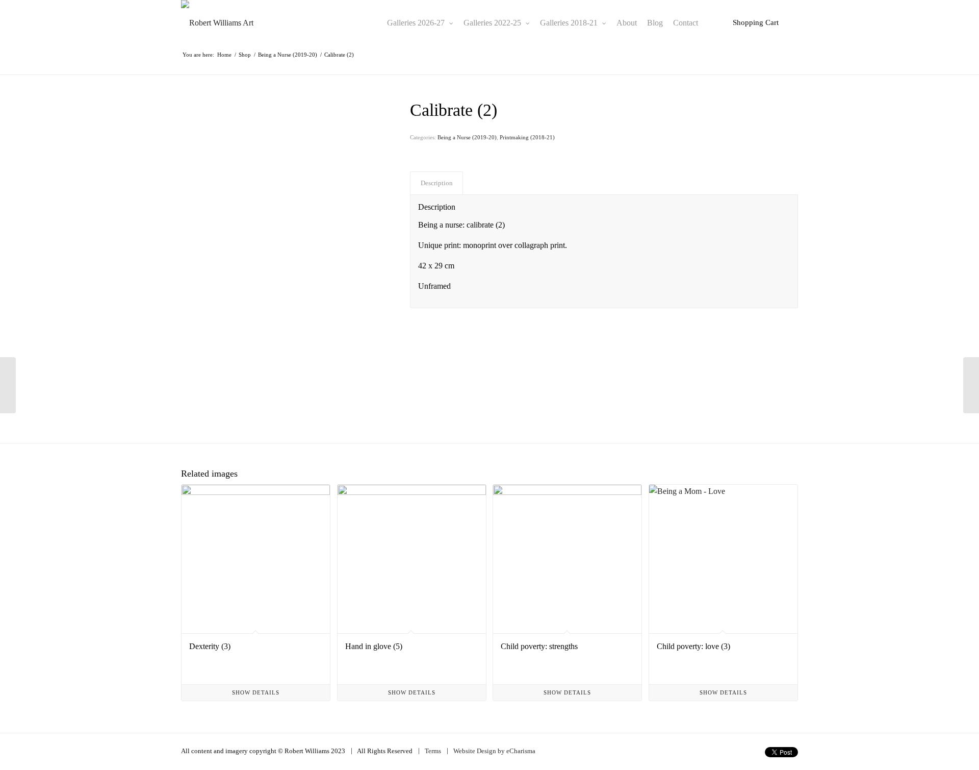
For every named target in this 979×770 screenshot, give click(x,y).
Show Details (255, 692)
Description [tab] (437, 183)
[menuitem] (420, 23)
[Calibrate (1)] (8, 385)
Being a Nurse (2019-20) (467, 137)
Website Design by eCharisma (494, 751)
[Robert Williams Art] (217, 23)
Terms (433, 751)
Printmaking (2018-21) (527, 137)
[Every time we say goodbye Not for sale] (971, 385)
